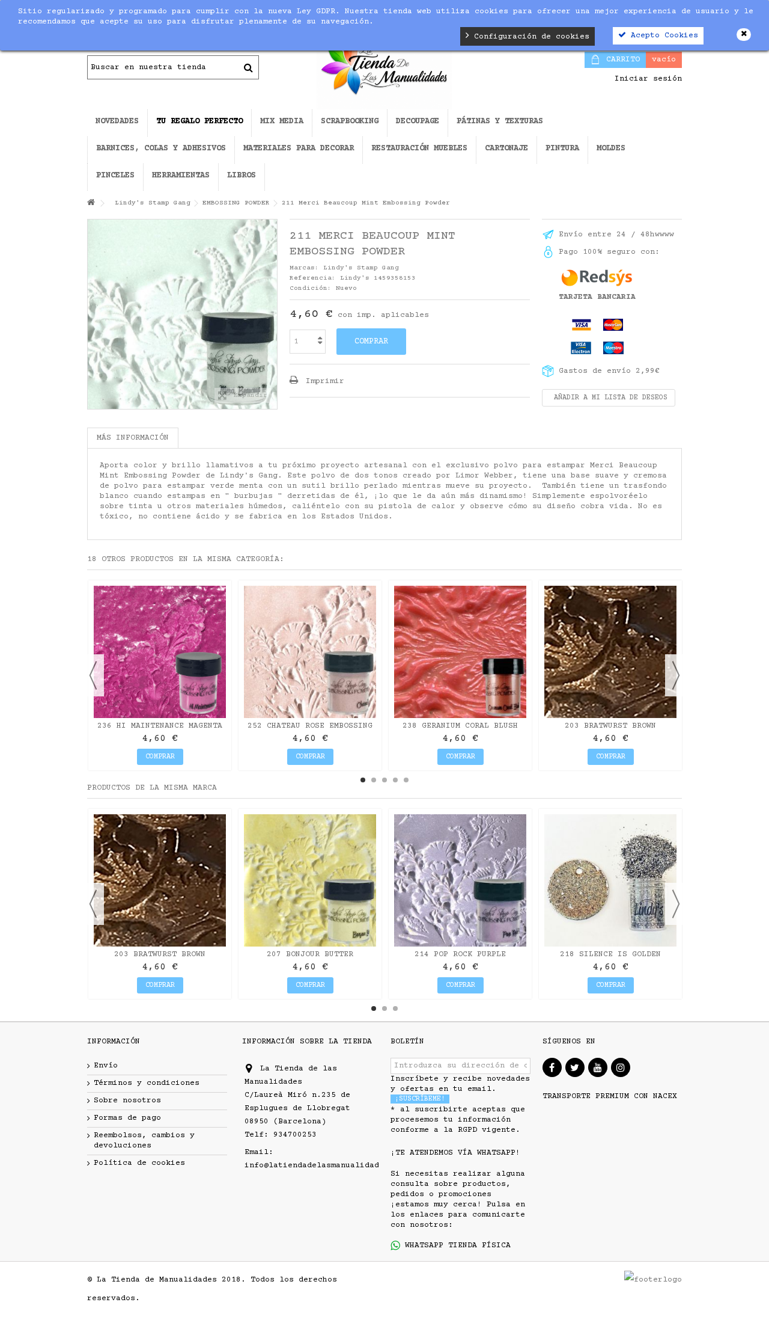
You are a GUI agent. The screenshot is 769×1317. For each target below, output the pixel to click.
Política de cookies (139, 1163)
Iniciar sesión (646, 79)
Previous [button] (93, 675)
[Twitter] (575, 1067)
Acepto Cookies (662, 35)
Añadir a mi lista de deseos (608, 398)
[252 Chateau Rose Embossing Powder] (310, 652)
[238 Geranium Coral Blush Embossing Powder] (460, 652)
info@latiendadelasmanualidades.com (326, 1165)
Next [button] (676, 675)
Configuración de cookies (529, 36)
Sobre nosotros (127, 1100)
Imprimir (322, 381)
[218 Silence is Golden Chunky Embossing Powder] (610, 880)
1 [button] (362, 780)
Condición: (311, 288)
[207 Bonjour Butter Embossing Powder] (310, 880)
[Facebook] (552, 1067)
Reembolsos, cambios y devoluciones (144, 1140)
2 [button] (373, 780)
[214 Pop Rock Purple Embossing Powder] (460, 880)
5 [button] (406, 780)
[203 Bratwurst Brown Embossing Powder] (610, 652)
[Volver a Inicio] (90, 203)
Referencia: (313, 278)
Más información (133, 438)
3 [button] (384, 780)
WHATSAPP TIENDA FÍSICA (455, 1245)
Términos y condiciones (146, 1083)
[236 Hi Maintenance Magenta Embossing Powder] (160, 652)
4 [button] (395, 780)
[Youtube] (597, 1067)
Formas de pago (127, 1118)
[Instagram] (620, 1067)
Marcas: (304, 268)
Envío (106, 1065)
